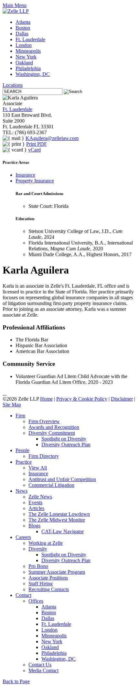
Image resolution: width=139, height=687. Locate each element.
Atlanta (23, 22)
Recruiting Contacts (48, 589)
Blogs (34, 525)
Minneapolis (28, 51)
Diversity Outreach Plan (66, 444)
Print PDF (36, 144)
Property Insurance (35, 180)
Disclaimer (122, 399)
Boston (23, 28)
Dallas (22, 33)
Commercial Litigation (51, 485)
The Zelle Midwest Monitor (56, 520)
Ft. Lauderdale (30, 39)
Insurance (25, 175)
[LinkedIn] (3, 393)
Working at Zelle (45, 543)
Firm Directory (43, 456)
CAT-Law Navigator (62, 531)
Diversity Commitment (51, 433)
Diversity (37, 549)
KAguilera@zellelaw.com (52, 138)
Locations (13, 85)
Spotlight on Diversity (63, 438)
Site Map (12, 404)
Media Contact (43, 670)
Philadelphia (28, 68)
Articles (36, 508)
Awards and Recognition (53, 427)
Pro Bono (38, 566)
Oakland (24, 62)
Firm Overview (44, 421)
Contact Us (39, 664)
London (24, 45)
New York (26, 57)
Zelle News (40, 496)
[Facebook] (5, 393)
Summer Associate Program (56, 572)
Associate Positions (48, 577)
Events (35, 502)
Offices (35, 601)
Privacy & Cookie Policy (81, 399)
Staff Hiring (40, 583)
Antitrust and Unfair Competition (62, 479)
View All (37, 467)
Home (46, 399)
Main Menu (15, 5)
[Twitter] (4, 393)
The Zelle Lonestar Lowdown (59, 514)
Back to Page (16, 681)
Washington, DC (33, 74)
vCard (34, 150)
